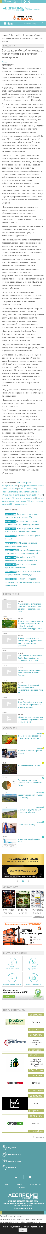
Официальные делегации (33, 984)
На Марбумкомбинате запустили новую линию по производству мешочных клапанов (30, 704)
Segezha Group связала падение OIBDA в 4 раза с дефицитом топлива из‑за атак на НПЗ (30, 658)
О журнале (23, 1188)
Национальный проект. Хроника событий (30, 751)
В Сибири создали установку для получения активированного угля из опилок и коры (30, 719)
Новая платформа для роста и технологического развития (29, 737)
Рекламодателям (14, 1154)
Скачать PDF (8, 913)
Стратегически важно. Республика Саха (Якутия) (30, 796)
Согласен (23, 1230)
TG (29, 2)
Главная (5, 35)
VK (25, 1)
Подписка (12, 1147)
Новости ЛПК (16, 35)
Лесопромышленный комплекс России (29, 840)
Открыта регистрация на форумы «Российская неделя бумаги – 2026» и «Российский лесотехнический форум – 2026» (30, 625)
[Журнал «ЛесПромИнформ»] (23, 9)
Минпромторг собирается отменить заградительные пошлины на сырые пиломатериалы (22, 581)
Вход (9, 1)
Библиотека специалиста (12, 969)
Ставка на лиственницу (26, 824)
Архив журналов (14, 1161)
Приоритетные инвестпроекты (12, 984)
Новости (20, 1185)
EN (18, 1)
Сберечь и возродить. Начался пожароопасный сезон (29, 811)
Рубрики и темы (35, 1185)
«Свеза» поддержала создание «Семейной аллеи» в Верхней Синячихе (29, 672)
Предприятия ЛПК (33, 969)
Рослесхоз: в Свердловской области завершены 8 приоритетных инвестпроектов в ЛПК (30, 689)
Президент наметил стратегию (29, 765)
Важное (8, 1185)
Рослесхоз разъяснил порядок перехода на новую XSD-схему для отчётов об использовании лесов (30, 608)
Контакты (12, 1167)
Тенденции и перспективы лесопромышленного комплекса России (30, 782)
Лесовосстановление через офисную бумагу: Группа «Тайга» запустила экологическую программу (30, 642)
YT (30, 1177)
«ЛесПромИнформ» (24, 482)
